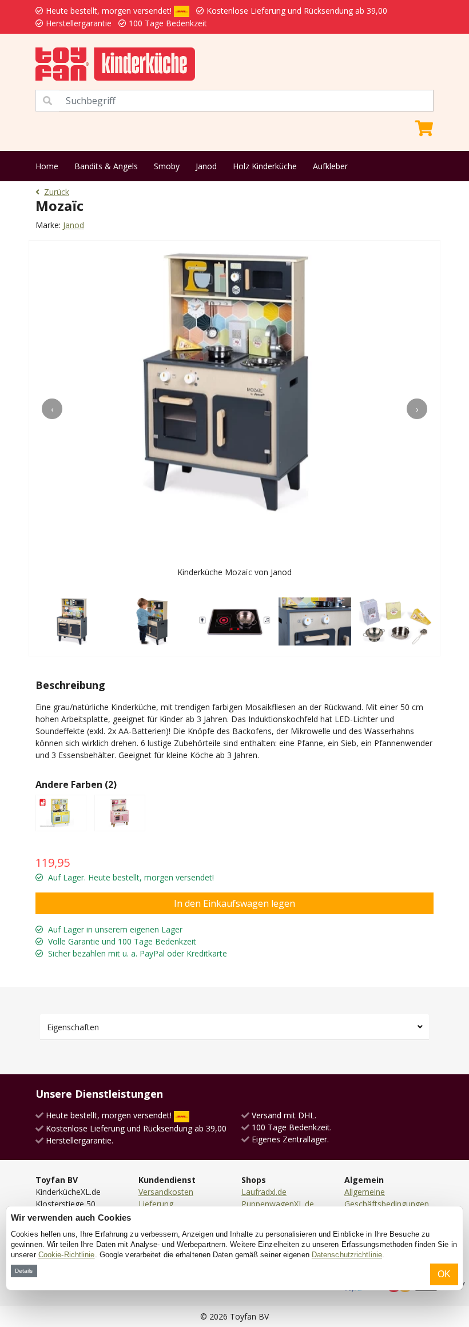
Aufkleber (330, 166)
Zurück (56, 191)
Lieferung (155, 1203)
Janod (206, 166)
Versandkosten (165, 1191)
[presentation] (52, 409)
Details (24, 1271)
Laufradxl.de (264, 1191)
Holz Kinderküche (265, 166)
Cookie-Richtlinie (66, 1254)
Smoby (167, 166)
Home (46, 166)
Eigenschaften (73, 1027)
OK (444, 1274)
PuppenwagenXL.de (277, 1203)
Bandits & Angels (106, 166)
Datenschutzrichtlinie (347, 1254)
